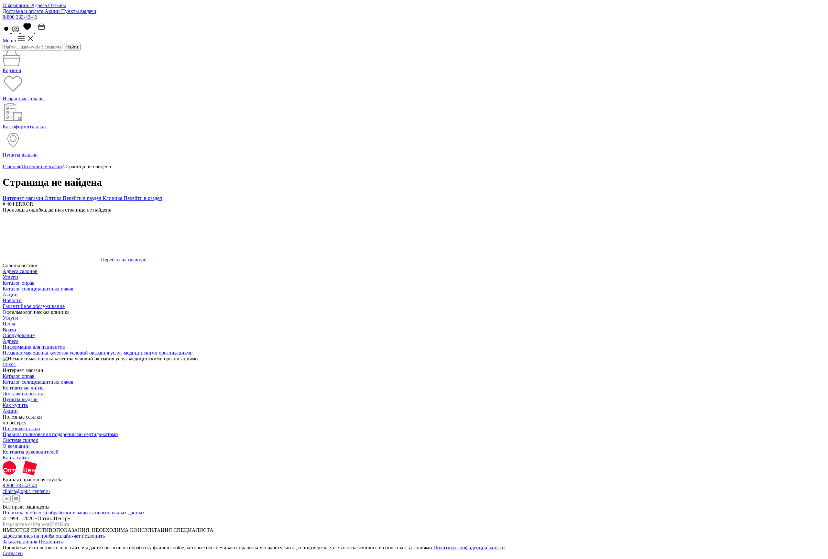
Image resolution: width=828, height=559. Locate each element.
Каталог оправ (19, 283)
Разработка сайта (36, 524)
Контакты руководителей (31, 452)
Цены (9, 323)
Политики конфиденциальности (469, 547)
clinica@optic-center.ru (26, 491)
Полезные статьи (21, 428)
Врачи (9, 329)
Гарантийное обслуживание (34, 306)
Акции (53, 11)
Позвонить (51, 541)
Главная (11, 166)
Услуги (10, 277)
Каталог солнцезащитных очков (38, 288)
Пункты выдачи (78, 11)
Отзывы (57, 5)
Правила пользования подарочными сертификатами (60, 434)
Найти (72, 47)
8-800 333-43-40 (20, 17)
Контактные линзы (24, 387)
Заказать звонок (21, 541)
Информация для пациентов (34, 347)
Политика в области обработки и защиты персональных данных (74, 512)
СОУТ (9, 364)
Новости (12, 300)
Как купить (15, 405)
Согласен (13, 553)
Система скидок (20, 440)
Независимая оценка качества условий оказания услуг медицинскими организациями (98, 353)
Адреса (39, 5)
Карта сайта (16, 457)
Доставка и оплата (24, 11)
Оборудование (19, 335)
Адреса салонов (20, 271)
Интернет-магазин (41, 166)
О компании (17, 5)
